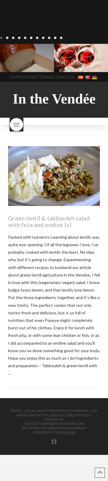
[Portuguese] (88, 77)
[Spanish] (81, 77)
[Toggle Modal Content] (16, 124)
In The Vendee (22, 63)
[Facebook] (54, 441)
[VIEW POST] (54, 176)
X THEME (68, 432)
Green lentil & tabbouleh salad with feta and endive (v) (49, 221)
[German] (95, 77)
